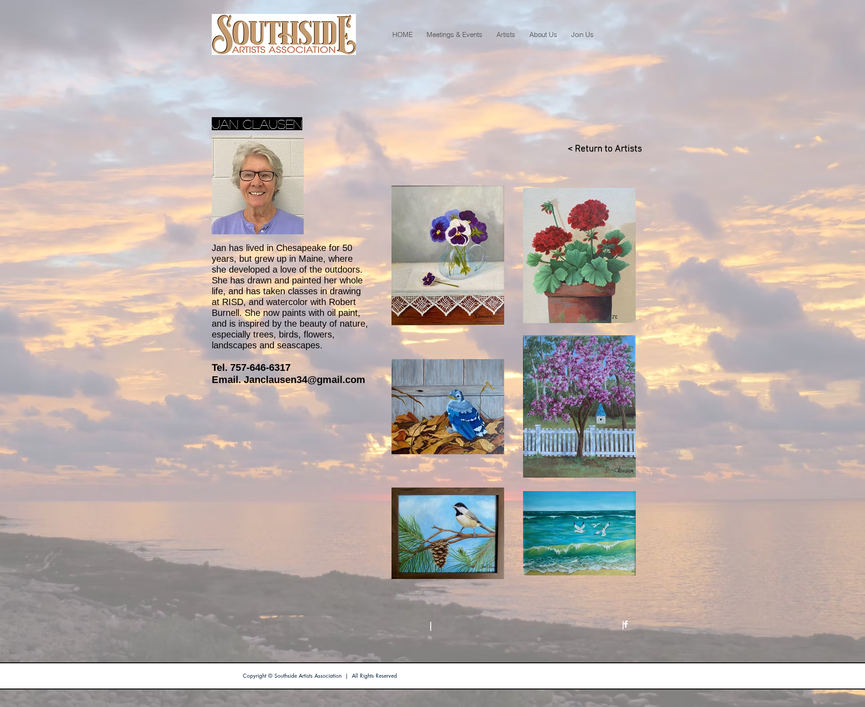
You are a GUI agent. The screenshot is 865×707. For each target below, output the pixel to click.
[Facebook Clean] (625, 624)
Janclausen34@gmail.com (304, 379)
